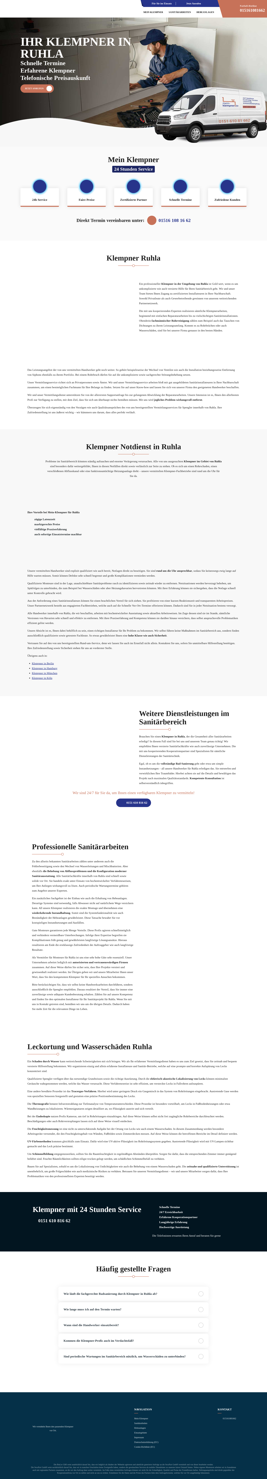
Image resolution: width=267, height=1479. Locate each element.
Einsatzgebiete (140, 1433)
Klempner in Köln (42, 677)
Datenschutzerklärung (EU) (146, 1442)
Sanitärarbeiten (180, 12)
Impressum (139, 1437)
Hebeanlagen (205, 12)
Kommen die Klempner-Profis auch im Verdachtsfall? (99, 1340)
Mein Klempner (153, 12)
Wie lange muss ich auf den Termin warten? (92, 1309)
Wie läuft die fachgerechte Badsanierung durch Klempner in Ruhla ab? (110, 1293)
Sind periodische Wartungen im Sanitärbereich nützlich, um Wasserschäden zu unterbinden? (125, 1356)
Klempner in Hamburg (44, 668)
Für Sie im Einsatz (162, 3)
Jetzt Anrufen (193, 3)
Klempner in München (44, 673)
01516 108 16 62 (175, 220)
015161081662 (252, 10)
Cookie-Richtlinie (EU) (144, 1447)
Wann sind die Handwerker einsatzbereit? (91, 1325)
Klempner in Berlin (43, 663)
